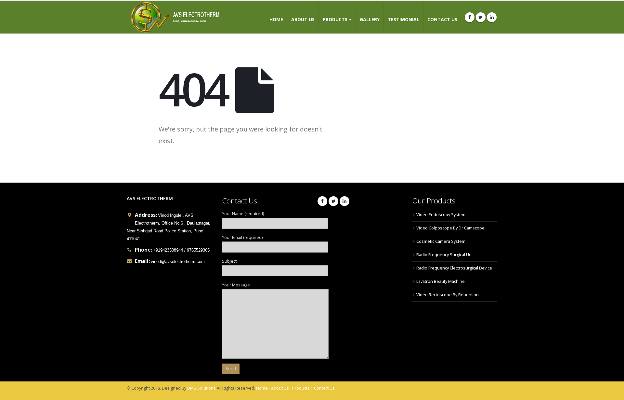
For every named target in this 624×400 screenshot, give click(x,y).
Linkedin (344, 201)
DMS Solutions (201, 388)
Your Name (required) (243, 213)
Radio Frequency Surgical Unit (445, 254)
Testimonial (403, 19)
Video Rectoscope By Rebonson (447, 294)
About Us (303, 19)
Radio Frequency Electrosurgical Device (454, 268)
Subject (229, 261)
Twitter (333, 201)
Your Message (236, 285)
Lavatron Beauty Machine (440, 281)
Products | (302, 388)
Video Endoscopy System (440, 214)
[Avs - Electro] (175, 17)
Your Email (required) (242, 237)
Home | (263, 388)
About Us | (281, 388)
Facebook (322, 201)
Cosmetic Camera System (440, 241)
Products (335, 19)
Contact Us (442, 19)
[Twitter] (481, 17)
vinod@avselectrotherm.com (178, 261)
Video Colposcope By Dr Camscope (450, 228)
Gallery (370, 19)
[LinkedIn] (492, 17)
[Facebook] (469, 17)
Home (276, 19)
